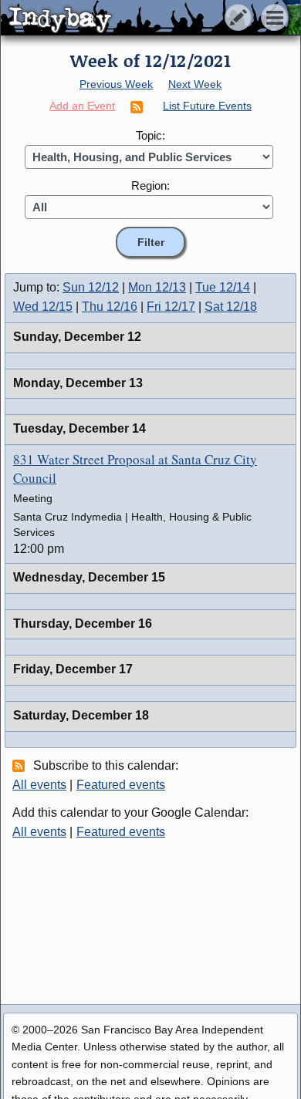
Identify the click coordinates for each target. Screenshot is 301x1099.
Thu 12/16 (109, 306)
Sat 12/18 (231, 306)
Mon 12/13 (157, 287)
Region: (150, 185)
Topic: (150, 135)
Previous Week (116, 84)
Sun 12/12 (91, 287)
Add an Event (82, 105)
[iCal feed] (20, 765)
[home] (145, 18)
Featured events (120, 784)
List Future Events (207, 105)
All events (39, 784)
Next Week (195, 84)
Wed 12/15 (43, 306)
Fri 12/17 (171, 306)
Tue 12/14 (222, 287)
